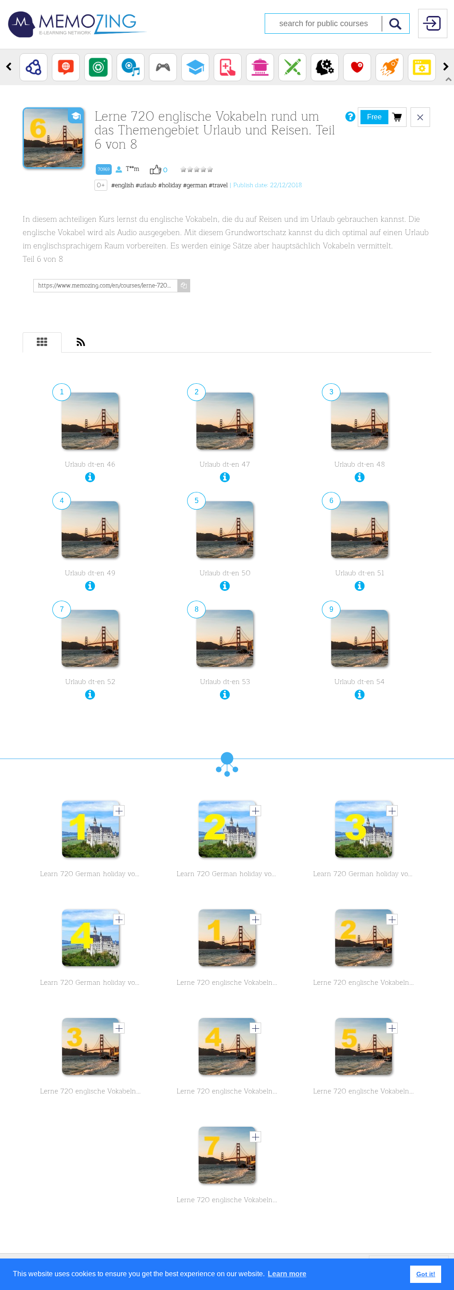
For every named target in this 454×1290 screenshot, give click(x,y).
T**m (118, 169)
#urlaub (146, 185)
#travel (218, 185)
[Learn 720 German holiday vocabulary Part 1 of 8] (90, 831)
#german (195, 185)
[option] (33, 67)
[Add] (119, 810)
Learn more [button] (287, 1274)
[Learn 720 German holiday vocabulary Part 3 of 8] (363, 831)
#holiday (169, 185)
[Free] (397, 117)
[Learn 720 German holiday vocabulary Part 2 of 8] (227, 831)
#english (122, 185)
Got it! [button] (425, 1274)
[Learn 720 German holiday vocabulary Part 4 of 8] (90, 940)
